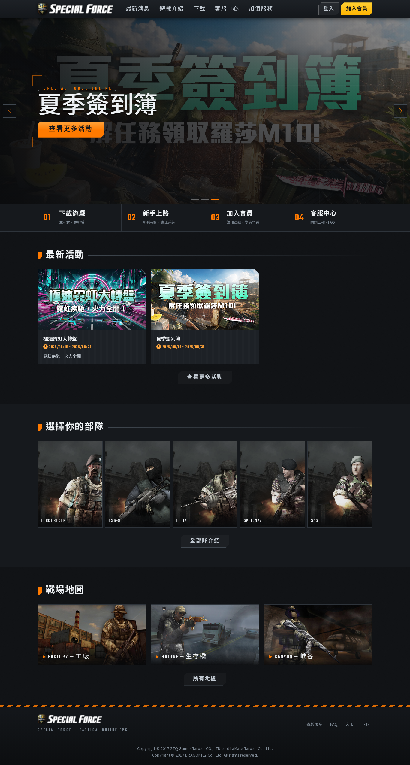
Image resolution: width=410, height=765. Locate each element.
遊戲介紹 (171, 9)
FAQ (334, 724)
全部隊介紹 (205, 541)
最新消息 (138, 9)
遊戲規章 (314, 724)
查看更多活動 (70, 129)
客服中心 (227, 9)
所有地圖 (205, 679)
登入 (328, 9)
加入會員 (357, 9)
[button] (400, 111)
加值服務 (261, 9)
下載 (199, 9)
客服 (349, 724)
